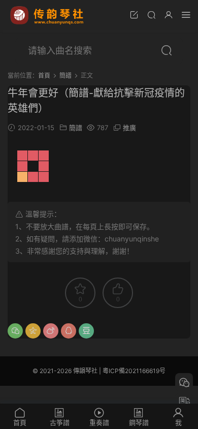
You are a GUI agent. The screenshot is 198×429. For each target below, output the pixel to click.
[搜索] (151, 14)
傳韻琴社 (48, 15)
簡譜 (75, 128)
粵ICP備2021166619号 (134, 371)
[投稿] (134, 14)
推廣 (129, 128)
